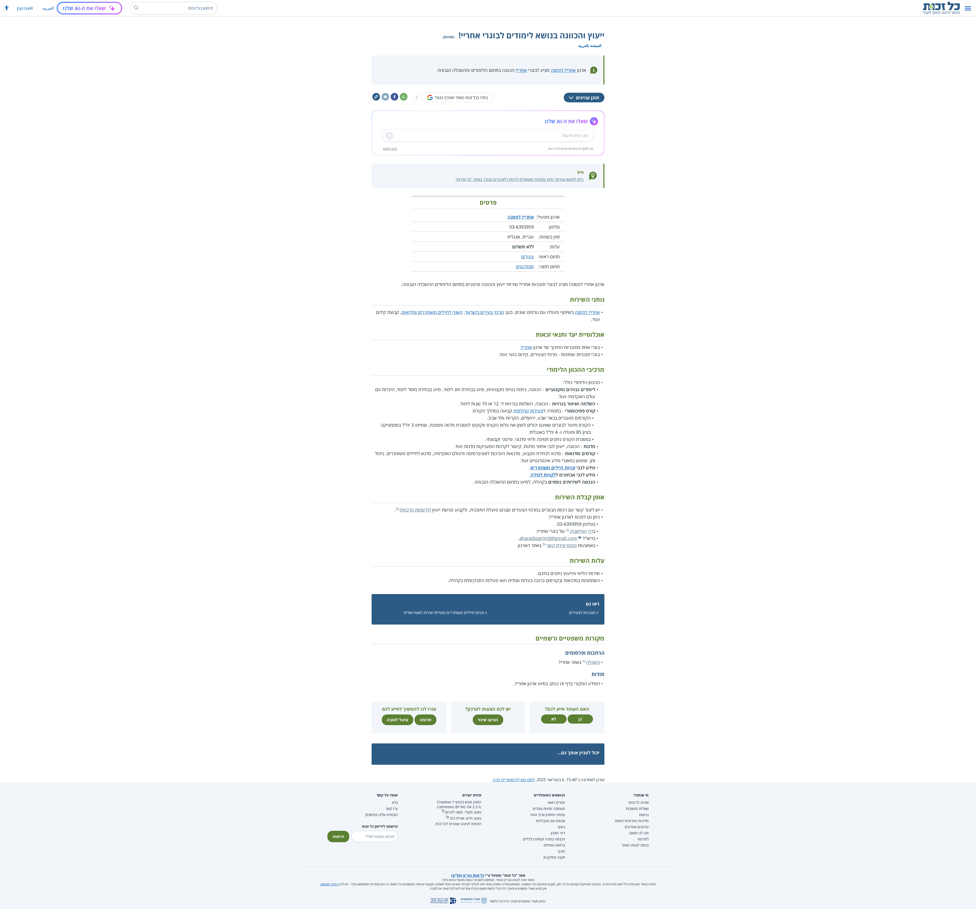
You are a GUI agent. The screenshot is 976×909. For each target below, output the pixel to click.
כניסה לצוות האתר (635, 845)
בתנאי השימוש (329, 884)
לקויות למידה (543, 475)
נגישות (644, 814)
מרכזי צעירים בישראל (484, 312)
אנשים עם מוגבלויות (550, 820)
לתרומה (643, 839)
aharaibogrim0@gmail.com (548, 538)
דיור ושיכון (558, 833)
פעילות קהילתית (528, 411)
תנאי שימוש (390, 149)
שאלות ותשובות (637, 808)
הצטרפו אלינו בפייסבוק (381, 814)
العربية (48, 8)
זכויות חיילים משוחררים (552, 468)
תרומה (425, 720)
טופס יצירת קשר (561, 545)
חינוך (561, 851)
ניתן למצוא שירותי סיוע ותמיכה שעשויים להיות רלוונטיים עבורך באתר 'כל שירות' (519, 179)
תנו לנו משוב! (639, 833)
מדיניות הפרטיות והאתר (631, 820)
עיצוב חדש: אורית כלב (465, 818)
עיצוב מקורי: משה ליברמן (463, 812)
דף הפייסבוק (581, 531)
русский (25, 8)
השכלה (593, 662)
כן (580, 719)
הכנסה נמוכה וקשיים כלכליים (544, 839)
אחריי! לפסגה (563, 70)
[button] (968, 8)
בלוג (395, 802)
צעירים (527, 256)
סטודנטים (525, 266)
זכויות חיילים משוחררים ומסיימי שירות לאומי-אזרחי (443, 612)
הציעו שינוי (488, 720)
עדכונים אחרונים (637, 826)
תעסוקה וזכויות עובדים (549, 808)
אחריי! (521, 70)
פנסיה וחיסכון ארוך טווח (547, 814)
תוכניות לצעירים (582, 612)
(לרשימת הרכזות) (415, 510)
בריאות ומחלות (554, 845)
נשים (561, 826)
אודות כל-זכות (639, 802)
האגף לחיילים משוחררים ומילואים (432, 312)
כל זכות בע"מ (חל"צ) (467, 875)
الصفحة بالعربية (589, 45)
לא (553, 719)
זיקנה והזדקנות (554, 857)
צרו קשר (392, 808)
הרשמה (338, 836)
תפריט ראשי (556, 802)
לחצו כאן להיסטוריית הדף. (513, 780)
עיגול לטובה (397, 720)
